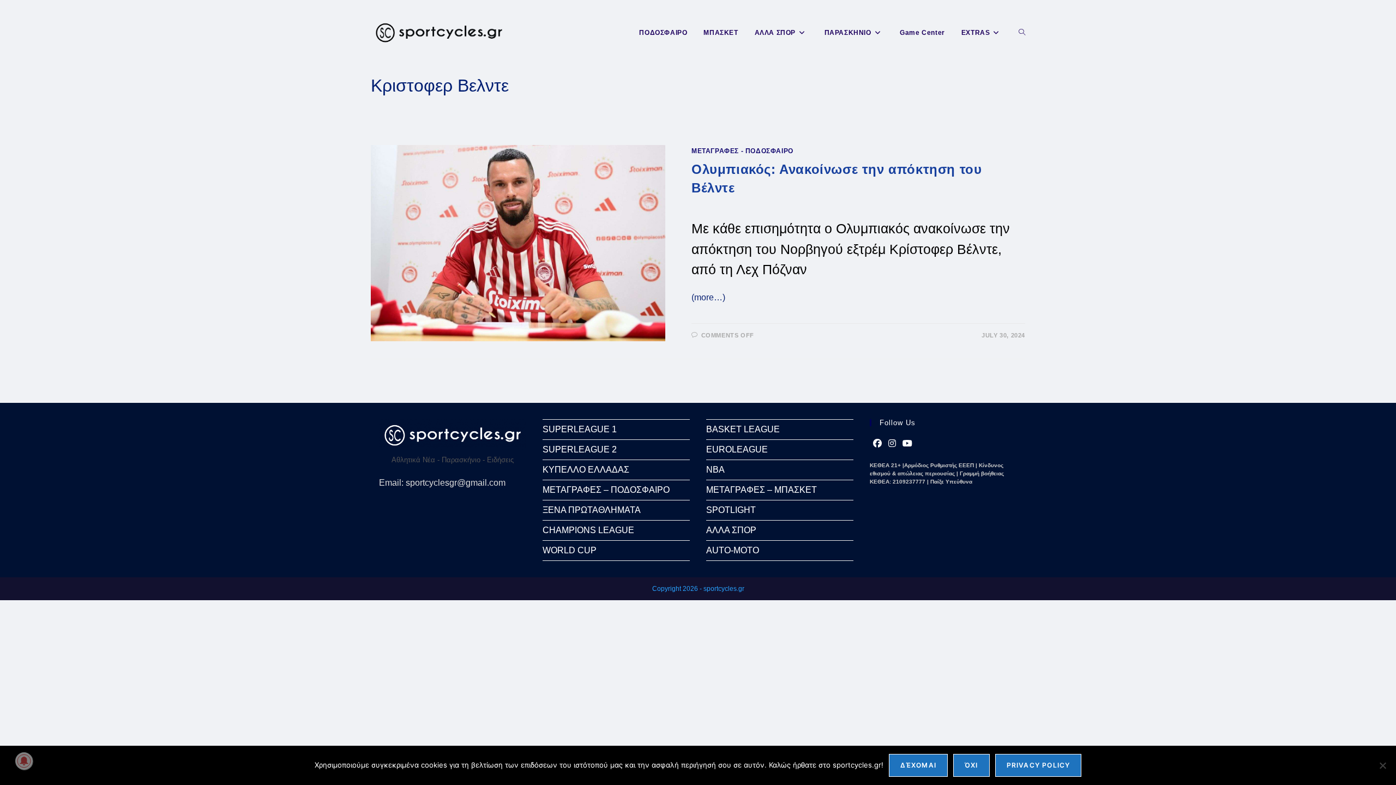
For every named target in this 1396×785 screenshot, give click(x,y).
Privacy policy (1038, 765)
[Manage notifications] (24, 761)
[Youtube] (907, 443)
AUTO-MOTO (732, 550)
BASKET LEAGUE (743, 429)
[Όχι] (1382, 765)
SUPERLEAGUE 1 (580, 429)
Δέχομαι (918, 765)
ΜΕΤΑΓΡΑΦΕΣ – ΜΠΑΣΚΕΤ (761, 489)
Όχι (971, 765)
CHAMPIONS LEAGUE (588, 530)
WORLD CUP (570, 550)
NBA (715, 469)
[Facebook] (877, 443)
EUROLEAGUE (737, 449)
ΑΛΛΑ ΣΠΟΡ (731, 530)
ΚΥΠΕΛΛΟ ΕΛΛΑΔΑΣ (586, 469)
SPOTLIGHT (731, 510)
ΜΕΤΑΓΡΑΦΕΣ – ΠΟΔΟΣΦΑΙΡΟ (606, 489)
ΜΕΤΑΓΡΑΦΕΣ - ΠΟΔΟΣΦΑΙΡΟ (742, 151)
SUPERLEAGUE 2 (580, 449)
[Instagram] (892, 443)
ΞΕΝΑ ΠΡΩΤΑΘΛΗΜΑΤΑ (592, 510)
